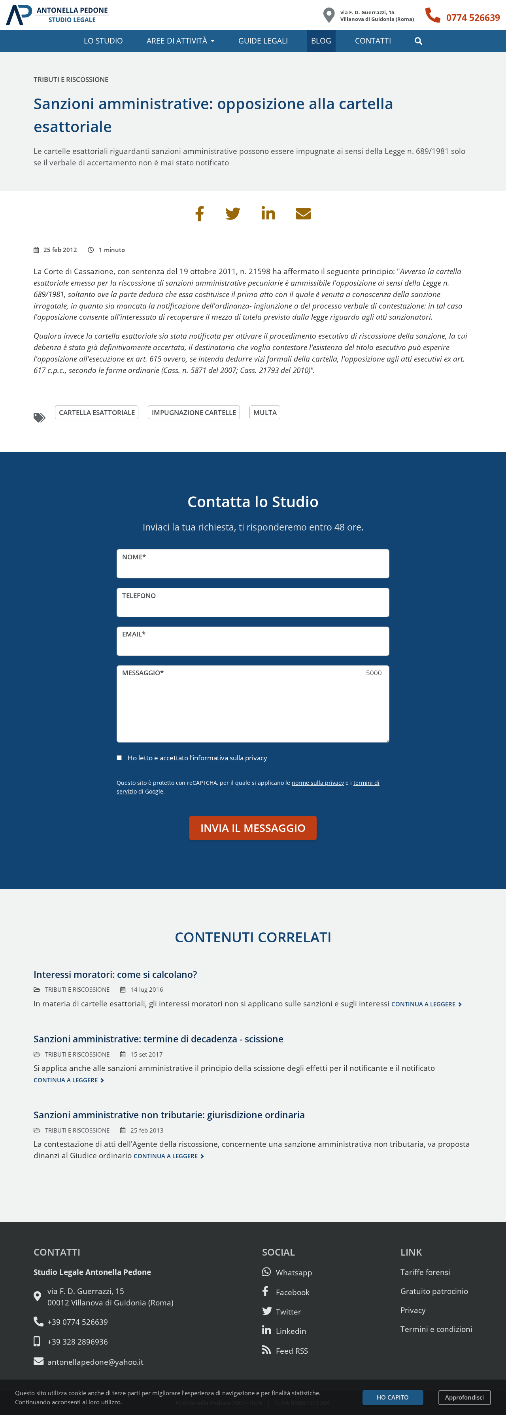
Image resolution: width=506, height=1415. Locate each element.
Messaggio (141, 672)
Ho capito (393, 1397)
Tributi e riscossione (71, 79)
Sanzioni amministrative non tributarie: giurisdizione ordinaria (169, 1114)
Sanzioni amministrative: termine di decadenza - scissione (158, 1038)
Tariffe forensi (425, 1272)
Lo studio (103, 40)
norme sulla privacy (318, 782)
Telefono (139, 595)
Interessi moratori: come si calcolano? (115, 974)
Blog (321, 40)
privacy (256, 757)
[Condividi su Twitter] (232, 216)
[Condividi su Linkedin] (268, 216)
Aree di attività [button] (177, 40)
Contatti (373, 40)
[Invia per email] (303, 216)
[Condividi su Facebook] (199, 216)
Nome (132, 556)
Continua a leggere (423, 1004)
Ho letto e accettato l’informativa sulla (197, 757)
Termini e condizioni (436, 1329)
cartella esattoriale (97, 412)
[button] (418, 41)
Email (132, 633)
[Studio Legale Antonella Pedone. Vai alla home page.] (57, 15)
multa (265, 412)
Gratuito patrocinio (434, 1291)
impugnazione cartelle (194, 412)
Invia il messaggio (253, 827)
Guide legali (263, 40)
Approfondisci (464, 1397)
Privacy (413, 1310)
